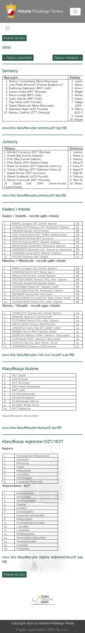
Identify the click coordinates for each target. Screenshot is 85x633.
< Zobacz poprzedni (18, 57)
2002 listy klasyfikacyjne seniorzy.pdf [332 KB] (34, 128)
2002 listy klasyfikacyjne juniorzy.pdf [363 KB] (34, 195)
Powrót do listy (14, 38)
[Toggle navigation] (75, 11)
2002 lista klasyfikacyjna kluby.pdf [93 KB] (31, 427)
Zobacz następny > (67, 57)
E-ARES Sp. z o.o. (56, 629)
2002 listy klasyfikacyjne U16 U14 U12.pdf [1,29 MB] (38, 355)
